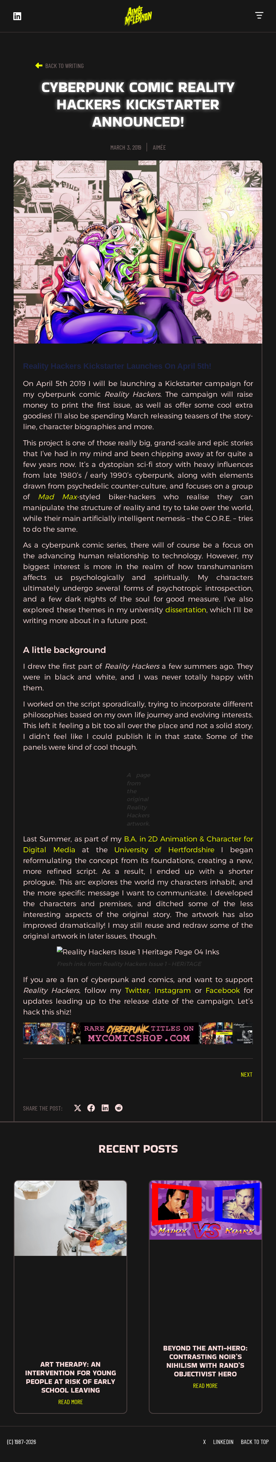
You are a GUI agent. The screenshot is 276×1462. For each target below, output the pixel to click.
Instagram (173, 990)
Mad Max (57, 496)
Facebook (223, 990)
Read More (70, 1402)
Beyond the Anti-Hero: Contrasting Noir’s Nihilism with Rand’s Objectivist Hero (205, 1361)
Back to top (255, 1441)
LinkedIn (223, 1441)
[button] (259, 16)
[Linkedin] (17, 16)
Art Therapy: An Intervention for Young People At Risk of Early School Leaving (70, 1377)
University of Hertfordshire (164, 849)
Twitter (137, 990)
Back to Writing (64, 65)
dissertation (185, 609)
